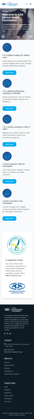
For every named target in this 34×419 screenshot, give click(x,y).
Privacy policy (8, 395)
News (6, 387)
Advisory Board (9, 365)
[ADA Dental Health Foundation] (17, 288)
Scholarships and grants (11, 374)
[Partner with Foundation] (17, 157)
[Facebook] (4, 333)
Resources (7, 393)
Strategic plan (8, 371)
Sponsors (7, 368)
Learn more (9, 73)
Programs (7, 390)
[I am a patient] (17, 48)
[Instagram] (7, 333)
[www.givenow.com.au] (17, 194)
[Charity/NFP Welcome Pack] (17, 120)
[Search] (26, 4)
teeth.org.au (8, 398)
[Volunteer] (17, 84)
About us (7, 362)
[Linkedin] (10, 333)
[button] (31, 4)
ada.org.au (7, 401)
